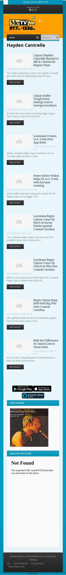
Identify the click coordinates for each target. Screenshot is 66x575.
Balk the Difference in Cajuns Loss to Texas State (45, 344)
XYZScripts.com (45, 573)
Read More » (15, 82)
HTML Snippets (21, 573)
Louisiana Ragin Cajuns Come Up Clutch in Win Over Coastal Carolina (45, 264)
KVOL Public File (21, 563)
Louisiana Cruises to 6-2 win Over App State (44, 139)
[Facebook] (30, 10)
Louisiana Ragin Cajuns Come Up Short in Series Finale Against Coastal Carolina (44, 222)
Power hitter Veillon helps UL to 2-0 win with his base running (46, 180)
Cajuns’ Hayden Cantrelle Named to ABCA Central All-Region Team (46, 60)
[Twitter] (36, 10)
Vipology (33, 559)
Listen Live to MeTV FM (35, 1)
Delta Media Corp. (16, 566)
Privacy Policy (37, 563)
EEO (8, 563)
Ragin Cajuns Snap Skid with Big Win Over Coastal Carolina (45, 305)
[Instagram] (33, 10)
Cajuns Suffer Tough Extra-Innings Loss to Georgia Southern (45, 100)
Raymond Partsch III (16, 189)
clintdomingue (14, 69)
